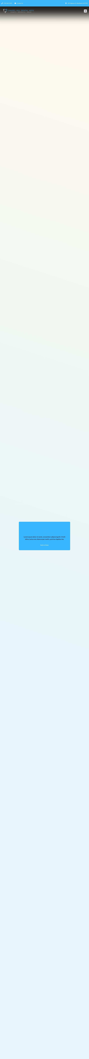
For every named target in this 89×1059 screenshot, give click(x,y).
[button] (85, 11)
